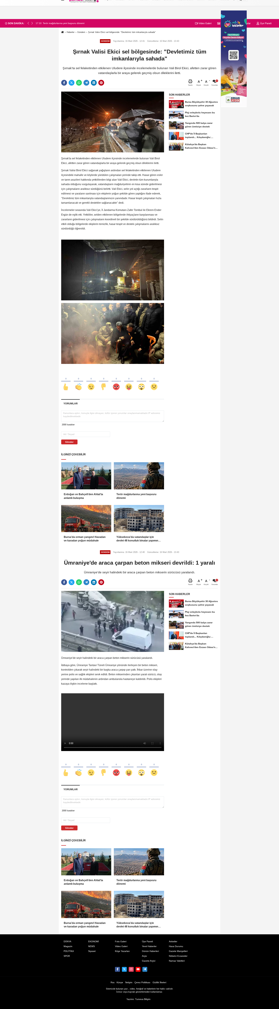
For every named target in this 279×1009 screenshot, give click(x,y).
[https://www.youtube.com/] (138, 969)
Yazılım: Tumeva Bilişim (138, 999)
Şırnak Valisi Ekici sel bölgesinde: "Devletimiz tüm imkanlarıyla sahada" (122, 32)
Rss (112, 982)
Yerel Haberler (149, 946)
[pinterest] (101, 83)
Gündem (81, 32)
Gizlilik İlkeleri (159, 982)
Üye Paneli (265, 23)
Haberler (70, 32)
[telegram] (86, 83)
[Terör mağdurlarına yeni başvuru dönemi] (139, 475)
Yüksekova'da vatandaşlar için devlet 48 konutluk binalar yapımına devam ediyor (138, 539)
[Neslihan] (144, 969)
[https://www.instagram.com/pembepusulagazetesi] (131, 969)
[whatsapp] (79, 83)
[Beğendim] (66, 381)
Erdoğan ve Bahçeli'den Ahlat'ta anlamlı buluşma (83, 496)
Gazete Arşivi (148, 961)
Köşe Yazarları (122, 951)
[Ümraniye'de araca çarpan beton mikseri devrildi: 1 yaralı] (112, 621)
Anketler (173, 941)
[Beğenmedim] (103, 381)
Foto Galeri (120, 941)
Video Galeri (205, 23)
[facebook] (64, 83)
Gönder (69, 442)
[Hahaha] (129, 381)
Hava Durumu (176, 946)
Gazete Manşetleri (178, 951)
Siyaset (92, 951)
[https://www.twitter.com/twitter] (124, 969)
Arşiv (144, 956)
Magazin (68, 946)
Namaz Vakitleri (177, 961)
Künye (120, 982)
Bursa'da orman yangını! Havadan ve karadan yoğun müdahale (85, 539)
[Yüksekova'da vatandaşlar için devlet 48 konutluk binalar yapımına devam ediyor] (139, 518)
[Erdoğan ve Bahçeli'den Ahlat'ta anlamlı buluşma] (86, 475)
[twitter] (71, 83)
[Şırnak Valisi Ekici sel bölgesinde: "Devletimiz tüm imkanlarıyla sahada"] (112, 122)
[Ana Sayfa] (62, 32)
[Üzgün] (154, 381)
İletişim (128, 982)
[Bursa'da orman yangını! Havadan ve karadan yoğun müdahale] (86, 518)
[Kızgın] (116, 381)
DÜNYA (67, 941)
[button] (32, 23)
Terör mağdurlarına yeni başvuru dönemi (136, 496)
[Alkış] (78, 381)
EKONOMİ (93, 941)
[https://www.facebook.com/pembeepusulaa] (117, 969)
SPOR (67, 956)
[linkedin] (94, 83)
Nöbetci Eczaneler (178, 956)
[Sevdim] (91, 381)
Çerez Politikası (142, 982)
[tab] (70, 403)
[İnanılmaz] (141, 381)
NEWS (91, 946)
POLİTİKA (69, 951)
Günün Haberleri (150, 951)
